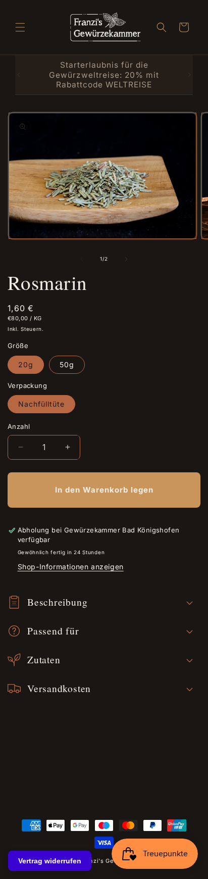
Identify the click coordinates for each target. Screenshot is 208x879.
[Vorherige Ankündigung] (19, 75)
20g (25, 364)
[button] (20, 27)
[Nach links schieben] (82, 259)
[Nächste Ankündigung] (189, 75)
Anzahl (19, 426)
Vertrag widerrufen (49, 861)
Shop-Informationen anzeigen (71, 566)
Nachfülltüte (41, 404)
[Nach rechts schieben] (126, 259)
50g (67, 364)
